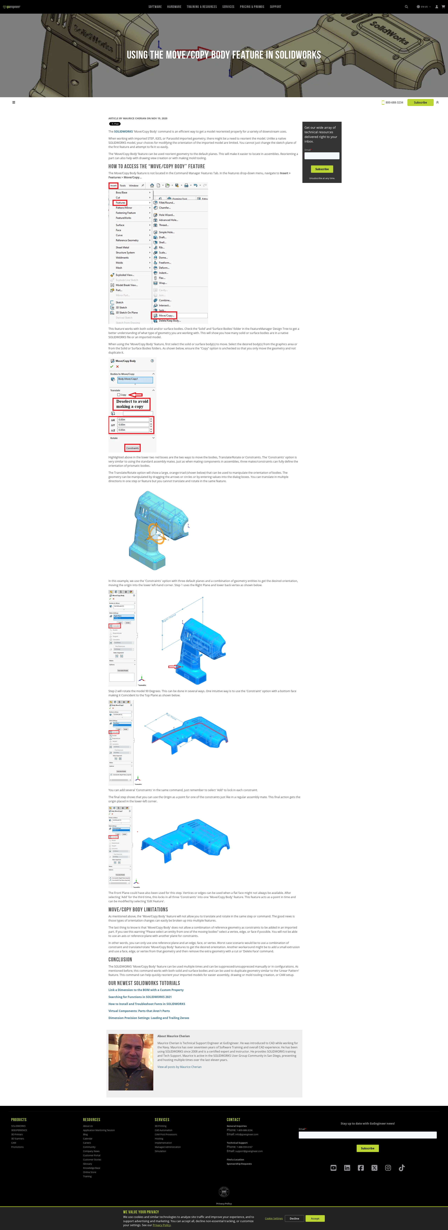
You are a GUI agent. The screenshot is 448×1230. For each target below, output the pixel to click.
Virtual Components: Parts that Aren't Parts (139, 1011)
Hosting (159, 1138)
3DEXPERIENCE (19, 1130)
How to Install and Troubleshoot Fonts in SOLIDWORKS (147, 1004)
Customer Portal (91, 1155)
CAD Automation (163, 1130)
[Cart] (443, 7)
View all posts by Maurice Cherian (180, 1067)
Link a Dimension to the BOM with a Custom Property (146, 990)
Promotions (17, 1147)
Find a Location (235, 1159)
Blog (85, 1134)
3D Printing (160, 1126)
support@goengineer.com (249, 1151)
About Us (88, 1126)
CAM (13, 1142)
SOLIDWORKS (123, 131)
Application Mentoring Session (99, 1130)
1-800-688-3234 (244, 1130)
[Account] (437, 7)
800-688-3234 (394, 102)
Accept (315, 1218)
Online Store (89, 1172)
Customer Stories (92, 1159)
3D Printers (17, 1134)
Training (87, 1176)
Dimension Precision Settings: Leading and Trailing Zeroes (148, 1018)
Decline (294, 1218)
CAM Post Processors (166, 1134)
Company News (91, 1151)
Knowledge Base (91, 1167)
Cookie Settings (274, 1218)
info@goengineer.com (246, 1134)
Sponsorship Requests (239, 1163)
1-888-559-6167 (244, 1147)
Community (89, 1147)
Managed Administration (168, 1147)
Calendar (87, 1138)
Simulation (160, 1151)
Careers (87, 1142)
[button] (423, 7)
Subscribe (420, 102)
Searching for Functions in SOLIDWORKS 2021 (140, 997)
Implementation (163, 1142)
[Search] (406, 7)
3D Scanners (17, 1138)
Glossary (87, 1163)
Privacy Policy (162, 1225)
